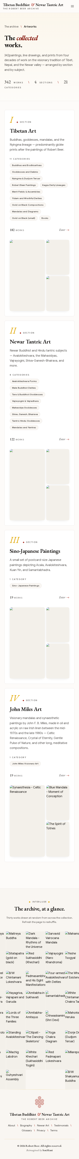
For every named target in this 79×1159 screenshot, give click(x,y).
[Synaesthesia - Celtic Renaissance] (27, 821)
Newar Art (43, 1125)
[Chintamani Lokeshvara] (57, 466)
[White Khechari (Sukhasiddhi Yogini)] (34, 1060)
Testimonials (61, 1125)
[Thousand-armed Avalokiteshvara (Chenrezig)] (27, 485)
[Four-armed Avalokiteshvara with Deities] (54, 981)
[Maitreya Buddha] (14, 941)
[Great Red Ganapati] (57, 293)
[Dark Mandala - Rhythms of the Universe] (34, 941)
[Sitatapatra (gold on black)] (14, 961)
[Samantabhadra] (54, 1000)
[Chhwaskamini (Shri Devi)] (54, 1020)
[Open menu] (72, 6)
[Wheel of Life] (27, 275)
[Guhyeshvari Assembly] (14, 1079)
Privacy (41, 1130)
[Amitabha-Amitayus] (34, 1020)
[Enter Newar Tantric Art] (39, 423)
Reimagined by (39, 1150)
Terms (53, 1130)
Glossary (27, 1130)
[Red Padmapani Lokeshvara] (54, 1060)
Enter (64, 230)
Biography (26, 1125)
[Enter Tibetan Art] (39, 213)
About (11, 1125)
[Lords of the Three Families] (14, 1020)
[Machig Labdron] (14, 1060)
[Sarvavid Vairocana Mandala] (54, 941)
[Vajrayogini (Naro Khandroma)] (54, 961)
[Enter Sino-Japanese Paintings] (39, 607)
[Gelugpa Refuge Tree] (57, 257)
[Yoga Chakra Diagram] (54, 1040)
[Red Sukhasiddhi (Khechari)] (34, 961)
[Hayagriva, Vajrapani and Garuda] (14, 1000)
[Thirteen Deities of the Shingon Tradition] (27, 643)
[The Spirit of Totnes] (57, 839)
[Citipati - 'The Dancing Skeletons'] (34, 1040)
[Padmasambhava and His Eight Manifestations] (34, 981)
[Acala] (57, 661)
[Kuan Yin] (57, 624)
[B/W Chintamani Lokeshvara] (14, 981)
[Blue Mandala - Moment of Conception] (57, 802)
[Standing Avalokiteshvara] (14, 1040)
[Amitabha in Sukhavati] (34, 1000)
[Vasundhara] (57, 502)
